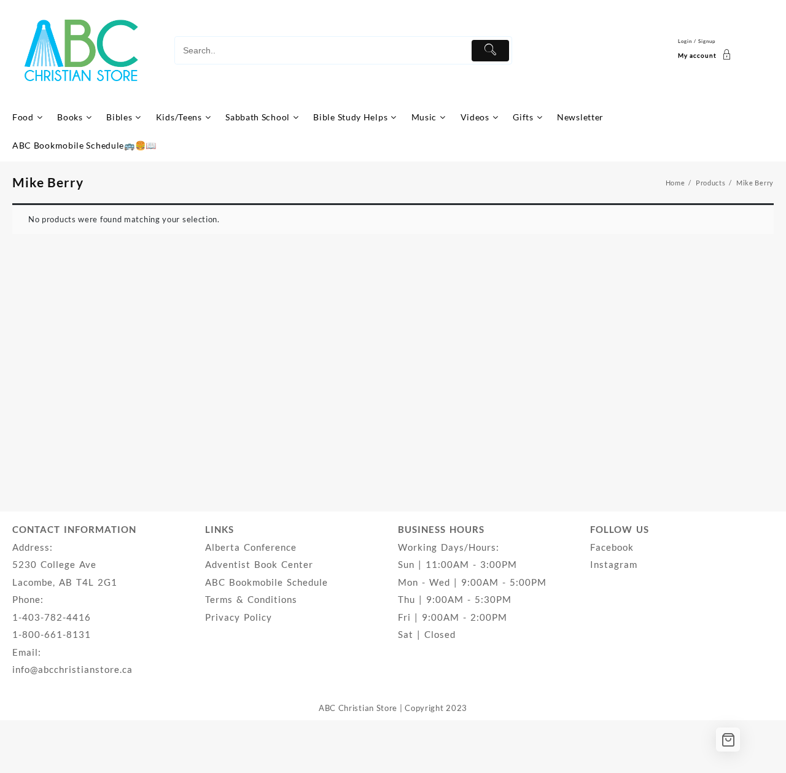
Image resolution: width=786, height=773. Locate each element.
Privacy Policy (238, 617)
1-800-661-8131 (51, 634)
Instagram (613, 564)
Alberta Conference (251, 547)
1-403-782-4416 (51, 617)
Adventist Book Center (259, 564)
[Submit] (490, 50)
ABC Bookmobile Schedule (266, 582)
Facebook (612, 547)
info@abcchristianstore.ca (72, 669)
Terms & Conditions (251, 599)
